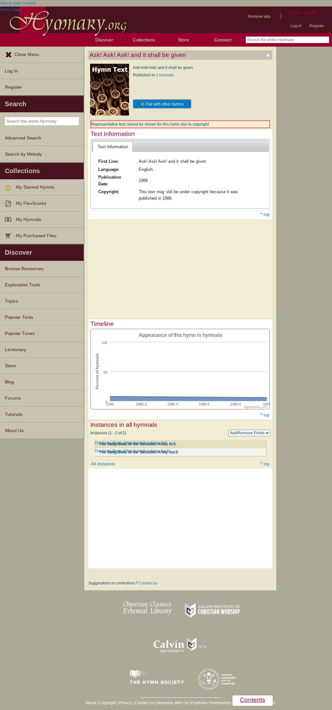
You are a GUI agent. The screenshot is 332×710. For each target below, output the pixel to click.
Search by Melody (23, 154)
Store (183, 39)
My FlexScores (31, 203)
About (91, 703)
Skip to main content (18, 3)
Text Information (113, 146)
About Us (14, 430)
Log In (11, 71)
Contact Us (144, 703)
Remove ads (259, 16)
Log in (296, 26)
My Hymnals (28, 219)
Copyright (107, 703)
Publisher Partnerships (211, 703)
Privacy (125, 703)
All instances (103, 463)
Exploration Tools (22, 285)
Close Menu (27, 54)
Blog (9, 382)
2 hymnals (165, 75)
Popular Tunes (20, 333)
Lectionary (15, 349)
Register (316, 26)
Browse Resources (24, 268)
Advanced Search (23, 138)
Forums (13, 398)
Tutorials (13, 414)
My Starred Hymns (35, 187)
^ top (264, 214)
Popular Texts (19, 317)
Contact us (147, 583)
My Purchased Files (36, 235)
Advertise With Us (172, 703)
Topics (11, 301)
